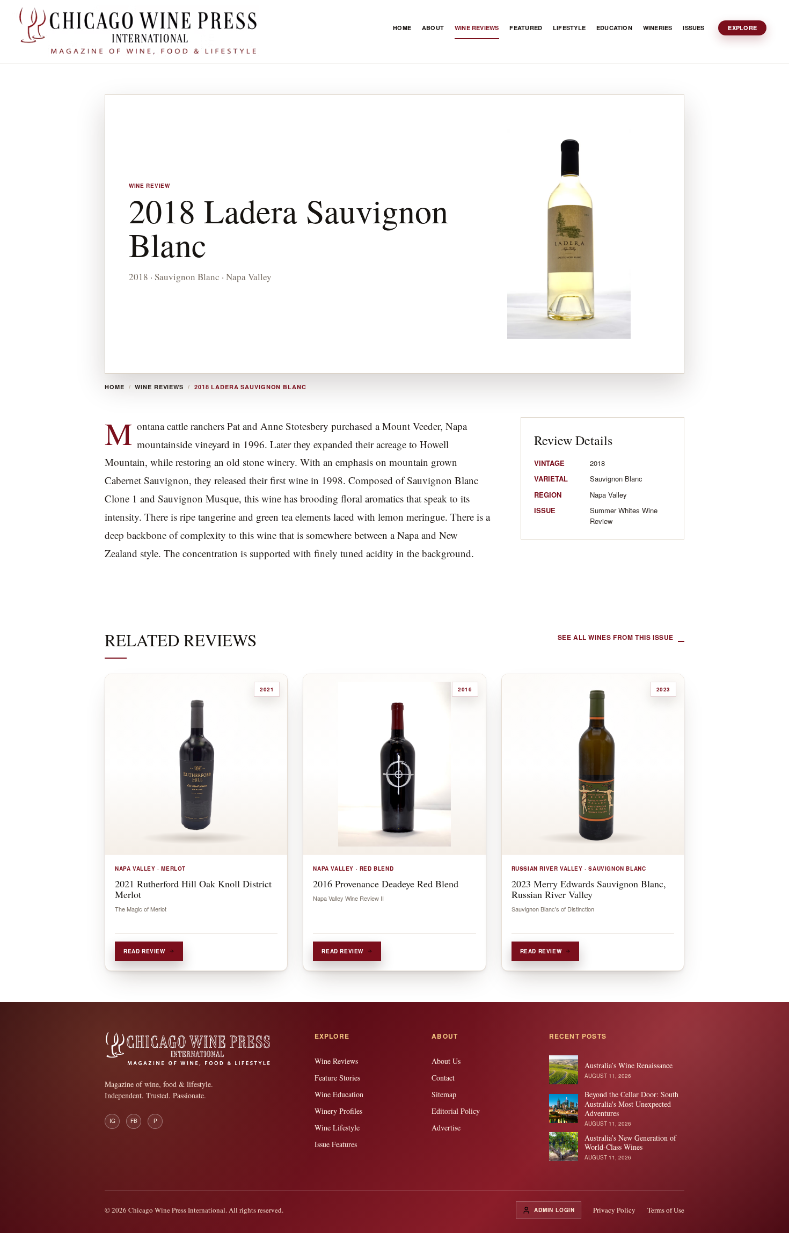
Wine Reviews (159, 387)
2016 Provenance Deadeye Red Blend (385, 883)
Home (115, 387)
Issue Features (336, 1144)
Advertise (446, 1127)
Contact (443, 1078)
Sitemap (444, 1094)
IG (112, 1121)
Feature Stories (337, 1078)
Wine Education (339, 1094)
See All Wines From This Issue (616, 637)
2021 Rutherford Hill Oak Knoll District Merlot (193, 889)
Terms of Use (665, 1210)
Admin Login (554, 1210)
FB (133, 1121)
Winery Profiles (338, 1111)
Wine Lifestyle (337, 1127)
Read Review (144, 951)
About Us (446, 1061)
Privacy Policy (614, 1210)
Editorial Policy (456, 1111)
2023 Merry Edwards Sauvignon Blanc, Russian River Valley (589, 889)
